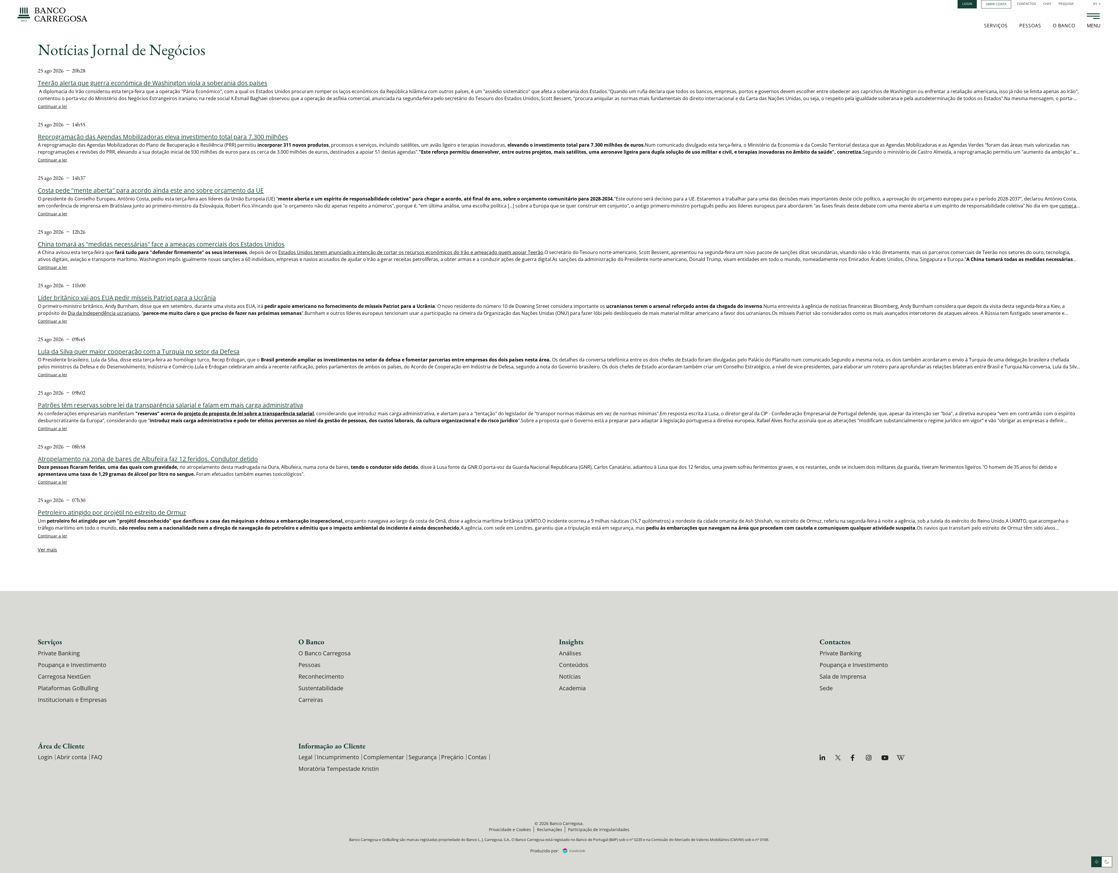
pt (1097, 4)
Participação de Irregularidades (598, 829)
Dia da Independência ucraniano (103, 313)
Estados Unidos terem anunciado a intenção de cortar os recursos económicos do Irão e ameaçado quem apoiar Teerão (410, 252)
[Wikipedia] (900, 757)
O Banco (1064, 25)
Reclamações (549, 829)
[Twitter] (838, 757)
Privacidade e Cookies (510, 829)
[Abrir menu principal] (1093, 16)
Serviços (996, 25)
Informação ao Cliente (331, 745)
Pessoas (1030, 25)
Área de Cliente (61, 745)
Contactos (1026, 3)
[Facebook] (854, 757)
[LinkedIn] (823, 757)
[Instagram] (869, 757)
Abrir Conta (996, 4)
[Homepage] (52, 15)
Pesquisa (1066, 3)
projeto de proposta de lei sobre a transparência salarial (249, 413)
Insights (571, 641)
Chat (1047, 3)
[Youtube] (885, 757)
